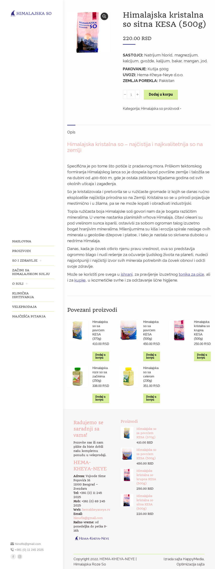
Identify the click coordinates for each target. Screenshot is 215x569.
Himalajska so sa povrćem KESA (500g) (151, 330)
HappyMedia (193, 559)
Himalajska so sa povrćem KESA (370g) (100, 330)
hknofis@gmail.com (88, 518)
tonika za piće (191, 274)
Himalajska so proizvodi (160, 108)
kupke (80, 280)
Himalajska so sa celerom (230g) (151, 374)
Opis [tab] (71, 132)
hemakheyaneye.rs (96, 509)
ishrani (126, 274)
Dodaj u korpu (161, 94)
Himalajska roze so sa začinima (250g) (100, 374)
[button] (104, 16)
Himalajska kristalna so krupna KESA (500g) (202, 330)
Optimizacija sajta (191, 564)
